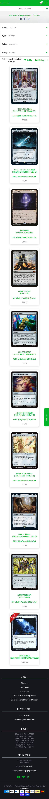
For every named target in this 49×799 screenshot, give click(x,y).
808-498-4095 (27, 767)
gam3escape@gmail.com (27, 771)
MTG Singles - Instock (23, 15)
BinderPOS (24, 789)
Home (11, 15)
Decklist (46, 417)
